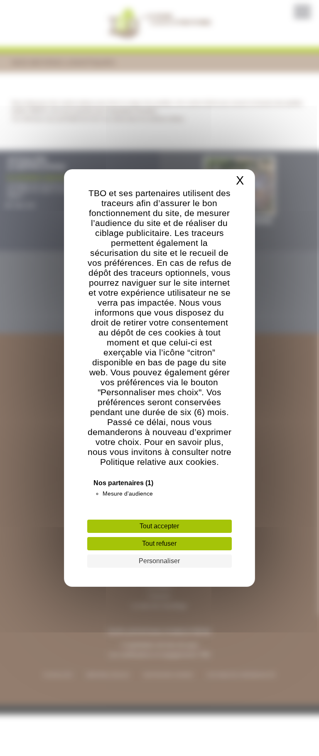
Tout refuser (159, 543)
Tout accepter (159, 526)
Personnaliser (159, 560)
